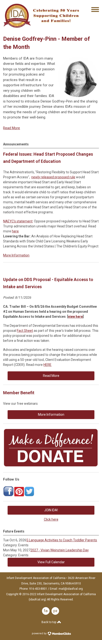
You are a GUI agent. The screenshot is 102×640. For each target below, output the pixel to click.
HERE (47, 365)
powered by (39, 633)
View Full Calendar (51, 562)
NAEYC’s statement (17, 221)
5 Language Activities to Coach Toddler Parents (61, 540)
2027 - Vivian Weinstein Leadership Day (59, 550)
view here (75, 316)
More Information (16, 255)
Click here (51, 519)
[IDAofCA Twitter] (29, 495)
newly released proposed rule (53, 177)
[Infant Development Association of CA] (8, 495)
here (15, 231)
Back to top (49, 622)
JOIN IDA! (51, 510)
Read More (11, 128)
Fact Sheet (25, 331)
